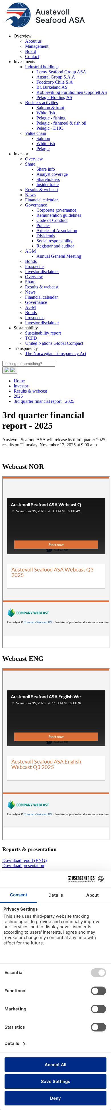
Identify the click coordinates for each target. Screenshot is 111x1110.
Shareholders (48, 179)
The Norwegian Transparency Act (55, 353)
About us (33, 41)
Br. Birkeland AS (51, 87)
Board (30, 51)
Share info (45, 169)
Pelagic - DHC (49, 128)
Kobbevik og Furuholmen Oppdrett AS (71, 92)
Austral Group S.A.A (55, 77)
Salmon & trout (50, 107)
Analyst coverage (52, 174)
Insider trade (47, 184)
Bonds (31, 261)
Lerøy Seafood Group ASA (61, 71)
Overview (34, 158)
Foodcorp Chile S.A (54, 82)
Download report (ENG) (24, 860)
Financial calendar (41, 199)
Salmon (43, 138)
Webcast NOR (23, 466)
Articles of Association (56, 230)
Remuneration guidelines (58, 215)
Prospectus (34, 266)
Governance (36, 205)
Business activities (41, 102)
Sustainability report (43, 333)
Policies (43, 225)
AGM (30, 251)
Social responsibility (54, 240)
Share (30, 164)
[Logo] (43, 26)
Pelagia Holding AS (54, 97)
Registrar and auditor (55, 246)
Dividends (45, 235)
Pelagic (43, 148)
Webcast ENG (23, 658)
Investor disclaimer (42, 271)
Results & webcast (41, 189)
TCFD (31, 338)
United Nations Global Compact (54, 343)
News (30, 194)
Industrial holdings (41, 66)
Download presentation (23, 865)
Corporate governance (56, 210)
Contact (32, 56)
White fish (45, 112)
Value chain (35, 133)
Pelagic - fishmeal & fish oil (61, 123)
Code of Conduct (51, 220)
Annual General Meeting (58, 256)
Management (36, 46)
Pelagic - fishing (50, 117)
